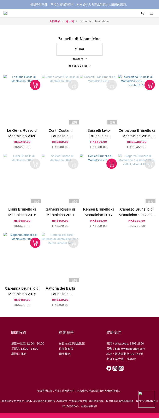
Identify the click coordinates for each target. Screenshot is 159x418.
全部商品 (54, 21)
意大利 (70, 21)
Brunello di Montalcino (95, 21)
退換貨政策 (66, 348)
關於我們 (64, 353)
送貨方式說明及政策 (72, 343)
